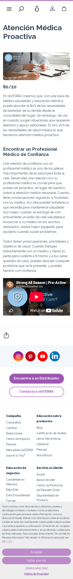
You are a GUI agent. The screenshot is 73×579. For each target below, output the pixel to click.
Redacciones (14, 433)
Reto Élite (12, 489)
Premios (11, 444)
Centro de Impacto (18, 438)
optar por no (36, 560)
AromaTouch (44, 455)
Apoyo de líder (45, 479)
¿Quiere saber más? (36, 568)
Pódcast (41, 449)
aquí (9, 541)
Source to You (16, 455)
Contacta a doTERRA (36, 391)
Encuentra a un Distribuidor (36, 378)
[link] (52, 9)
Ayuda (40, 474)
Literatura (42, 444)
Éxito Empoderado (18, 495)
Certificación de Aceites (51, 433)
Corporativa (13, 422)
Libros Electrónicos (48, 438)
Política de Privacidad (36, 574)
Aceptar (37, 552)
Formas (11, 500)
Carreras (11, 428)
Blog (39, 427)
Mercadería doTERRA (19, 450)
